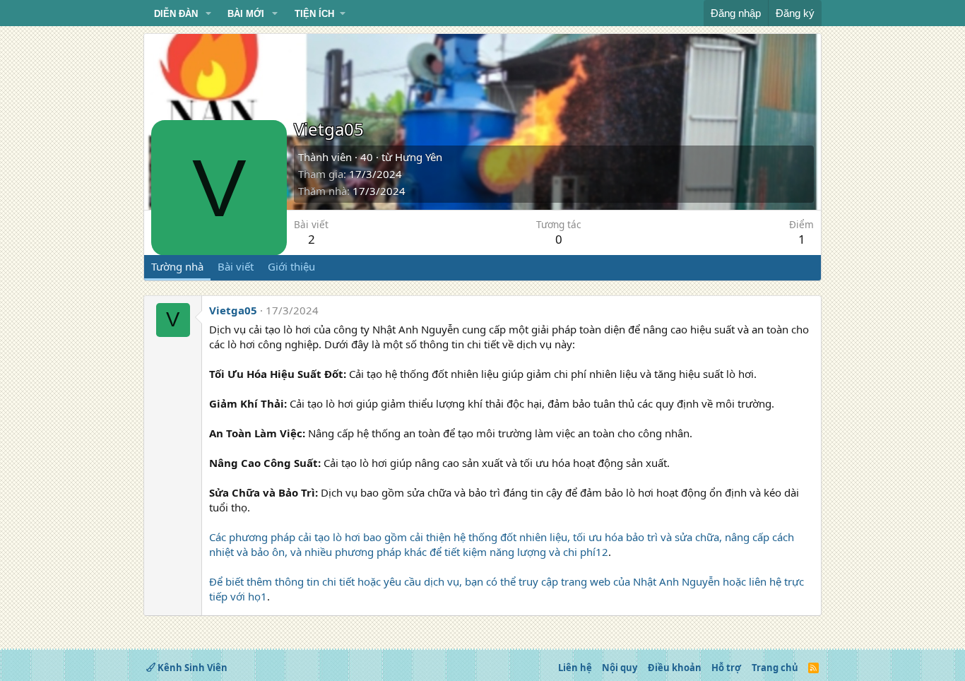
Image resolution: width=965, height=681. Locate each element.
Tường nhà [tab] (177, 266)
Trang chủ (775, 667)
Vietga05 (233, 310)
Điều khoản (674, 667)
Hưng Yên (418, 157)
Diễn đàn (176, 13)
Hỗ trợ (726, 667)
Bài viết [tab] (236, 266)
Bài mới (245, 13)
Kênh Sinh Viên (191, 667)
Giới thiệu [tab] (291, 266)
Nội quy (619, 667)
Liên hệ (575, 667)
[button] (208, 14)
